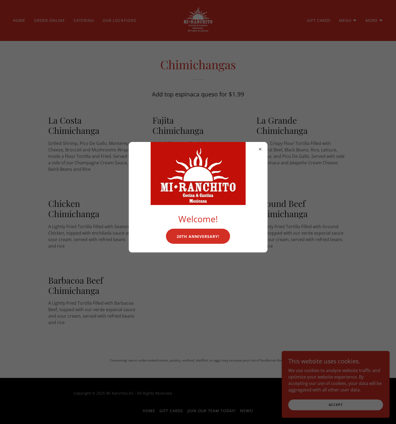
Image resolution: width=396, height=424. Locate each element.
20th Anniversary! (198, 236)
